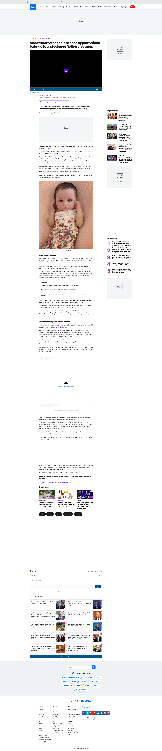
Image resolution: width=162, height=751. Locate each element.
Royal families (68, 685)
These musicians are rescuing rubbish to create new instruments (59, 289)
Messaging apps (57, 723)
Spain (58, 514)
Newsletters (87, 718)
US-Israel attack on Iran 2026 (70, 677)
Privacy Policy (71, 719)
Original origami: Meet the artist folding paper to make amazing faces (60, 285)
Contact (70, 723)
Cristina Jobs (64, 146)
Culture (87, 7)
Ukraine (96, 685)
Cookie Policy (71, 716)
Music (74, 681)
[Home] (30, 38)
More (69, 706)
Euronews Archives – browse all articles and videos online (45, 739)
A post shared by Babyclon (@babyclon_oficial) (66, 410)
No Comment (42, 500)
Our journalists (43, 735)
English (30, 2)
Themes (41, 706)
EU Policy (61, 7)
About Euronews (72, 709)
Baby (42, 514)
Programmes (42, 733)
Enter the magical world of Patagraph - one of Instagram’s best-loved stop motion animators (63, 294)
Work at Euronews (72, 726)
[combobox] (87, 2)
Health (100, 7)
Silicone (78, 514)
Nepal (78, 685)
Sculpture (68, 514)
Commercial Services (73, 712)
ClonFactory (63, 327)
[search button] (78, 2)
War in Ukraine (88, 677)
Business (69, 7)
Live (132, 6)
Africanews (56, 728)
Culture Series (41, 38)
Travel (76, 7)
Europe (47, 7)
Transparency (71, 721)
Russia (87, 685)
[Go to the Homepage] (33, 7)
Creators (48, 38)
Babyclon (48, 161)
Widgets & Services (58, 726)
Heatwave (83, 681)
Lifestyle (60, 500)
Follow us (55, 719)
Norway (65, 681)
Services (55, 706)
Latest (41, 7)
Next (81, 7)
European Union (81, 689)
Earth (94, 7)
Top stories (112, 110)
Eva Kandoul (43, 95)
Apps (54, 721)
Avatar (50, 514)
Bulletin (55, 712)
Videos (41, 730)
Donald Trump (95, 681)
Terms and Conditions (74, 714)
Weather (55, 714)
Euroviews (107, 7)
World (54, 7)
